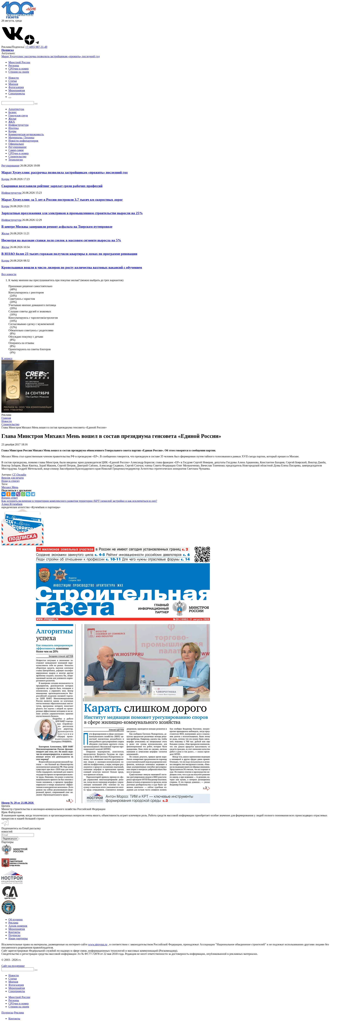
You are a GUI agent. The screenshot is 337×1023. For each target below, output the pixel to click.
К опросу (6, 358)
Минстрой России (19, 62)
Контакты (14, 932)
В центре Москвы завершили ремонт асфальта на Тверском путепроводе (56, 226)
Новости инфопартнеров (23, 140)
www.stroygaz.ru (97, 944)
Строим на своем (18, 71)
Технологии (15, 159)
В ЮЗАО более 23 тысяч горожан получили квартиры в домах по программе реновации (69, 254)
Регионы (13, 65)
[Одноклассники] (8, 494)
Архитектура (16, 109)
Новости (13, 975)
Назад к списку (10, 480)
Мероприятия (16, 928)
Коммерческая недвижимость (26, 134)
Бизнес (12, 112)
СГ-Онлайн (19, 474)
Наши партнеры (18, 938)
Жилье (12, 118)
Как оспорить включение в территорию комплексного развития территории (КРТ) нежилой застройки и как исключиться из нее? (79, 500)
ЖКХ (11, 121)
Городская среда (18, 115)
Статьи (12, 978)
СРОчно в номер (18, 68)
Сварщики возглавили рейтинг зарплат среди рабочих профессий (52, 186)
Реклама (13, 922)
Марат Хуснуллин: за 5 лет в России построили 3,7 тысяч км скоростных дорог (62, 199)
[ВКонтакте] (3, 494)
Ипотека (13, 128)
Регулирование (17, 146)
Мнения (13, 981)
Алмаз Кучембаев (11, 504)
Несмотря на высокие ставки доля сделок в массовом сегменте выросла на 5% (61, 240)
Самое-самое (16, 150)
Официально (16, 143)
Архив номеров (17, 925)
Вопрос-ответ (9, 497)
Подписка (14, 935)
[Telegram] (33, 494)
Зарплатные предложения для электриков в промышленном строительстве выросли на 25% (72, 213)
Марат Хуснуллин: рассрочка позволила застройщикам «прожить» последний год (50, 56)
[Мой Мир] (13, 494)
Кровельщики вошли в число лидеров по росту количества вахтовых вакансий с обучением (71, 267)
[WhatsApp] (23, 494)
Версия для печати (12, 477)
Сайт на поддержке (13, 965)
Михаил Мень (9, 487)
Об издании (15, 919)
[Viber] (18, 494)
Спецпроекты (16, 991)
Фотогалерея (16, 984)
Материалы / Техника (21, 137)
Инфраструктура (18, 124)
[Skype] (28, 494)
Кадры (12, 131)
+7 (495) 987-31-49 (36, 46)
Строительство (17, 156)
